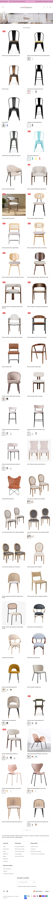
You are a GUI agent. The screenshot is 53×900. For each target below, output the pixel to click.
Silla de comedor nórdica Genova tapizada (11, 464)
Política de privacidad (36, 851)
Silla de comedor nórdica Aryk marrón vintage (36, 337)
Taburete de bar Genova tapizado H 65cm (10, 429)
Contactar (33, 849)
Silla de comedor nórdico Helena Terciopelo (11, 396)
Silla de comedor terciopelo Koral (9, 720)
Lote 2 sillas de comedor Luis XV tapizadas (36, 498)
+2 (43, 158)
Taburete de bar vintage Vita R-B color (35, 88)
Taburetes (5, 858)
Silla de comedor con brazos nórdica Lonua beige (12, 337)
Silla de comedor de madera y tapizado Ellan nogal (37, 277)
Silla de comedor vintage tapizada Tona (35, 720)
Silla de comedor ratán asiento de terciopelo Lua (12, 821)
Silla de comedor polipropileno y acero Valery (11, 788)
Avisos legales (18, 854)
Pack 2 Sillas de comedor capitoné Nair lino (36, 464)
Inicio (2, 12)
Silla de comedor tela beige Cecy (34, 687)
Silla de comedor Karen (7, 366)
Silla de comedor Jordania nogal (34, 366)
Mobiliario (5, 854)
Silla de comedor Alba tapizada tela (9, 687)
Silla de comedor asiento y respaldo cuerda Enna (37, 596)
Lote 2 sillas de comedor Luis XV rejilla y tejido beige (13, 532)
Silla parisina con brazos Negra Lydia (35, 626)
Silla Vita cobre (5, 88)
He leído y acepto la (27, 886)
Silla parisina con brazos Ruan (33, 657)
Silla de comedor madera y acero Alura (35, 218)
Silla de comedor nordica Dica (8, 218)
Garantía (5, 871)
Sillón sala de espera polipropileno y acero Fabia (37, 753)
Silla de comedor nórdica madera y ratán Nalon (37, 247)
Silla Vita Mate (5, 122)
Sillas (4, 846)
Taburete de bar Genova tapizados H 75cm (36, 429)
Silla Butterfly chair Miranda (8, 498)
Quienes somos (34, 846)
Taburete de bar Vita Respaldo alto (34, 122)
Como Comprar (7, 868)
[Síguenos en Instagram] (7, 891)
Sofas (4, 851)
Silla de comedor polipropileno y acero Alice (36, 788)
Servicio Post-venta (19, 849)
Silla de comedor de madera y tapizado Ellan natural (13, 277)
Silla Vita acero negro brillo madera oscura (11, 55)
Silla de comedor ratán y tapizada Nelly (10, 247)
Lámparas (5, 861)
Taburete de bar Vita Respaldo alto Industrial (11, 155)
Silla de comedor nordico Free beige (34, 396)
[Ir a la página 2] (29, 830)
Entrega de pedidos (19, 846)
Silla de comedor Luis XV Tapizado (34, 566)
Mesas (4, 856)
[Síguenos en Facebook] (4, 891)
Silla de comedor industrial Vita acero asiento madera (38, 55)
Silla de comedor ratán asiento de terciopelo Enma (37, 821)
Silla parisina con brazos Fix (8, 657)
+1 (18, 758)
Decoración (6, 849)
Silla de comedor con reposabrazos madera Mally (37, 306)
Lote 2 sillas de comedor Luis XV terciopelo (11, 566)
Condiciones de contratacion (37, 854)
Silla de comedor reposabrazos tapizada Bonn (36, 188)
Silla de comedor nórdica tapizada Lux (10, 753)
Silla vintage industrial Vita (33, 155)
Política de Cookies (19, 851)
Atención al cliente (19, 856)
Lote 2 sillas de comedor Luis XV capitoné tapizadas (38, 532)
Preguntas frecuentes (8, 873)
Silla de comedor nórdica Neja (8, 188)
